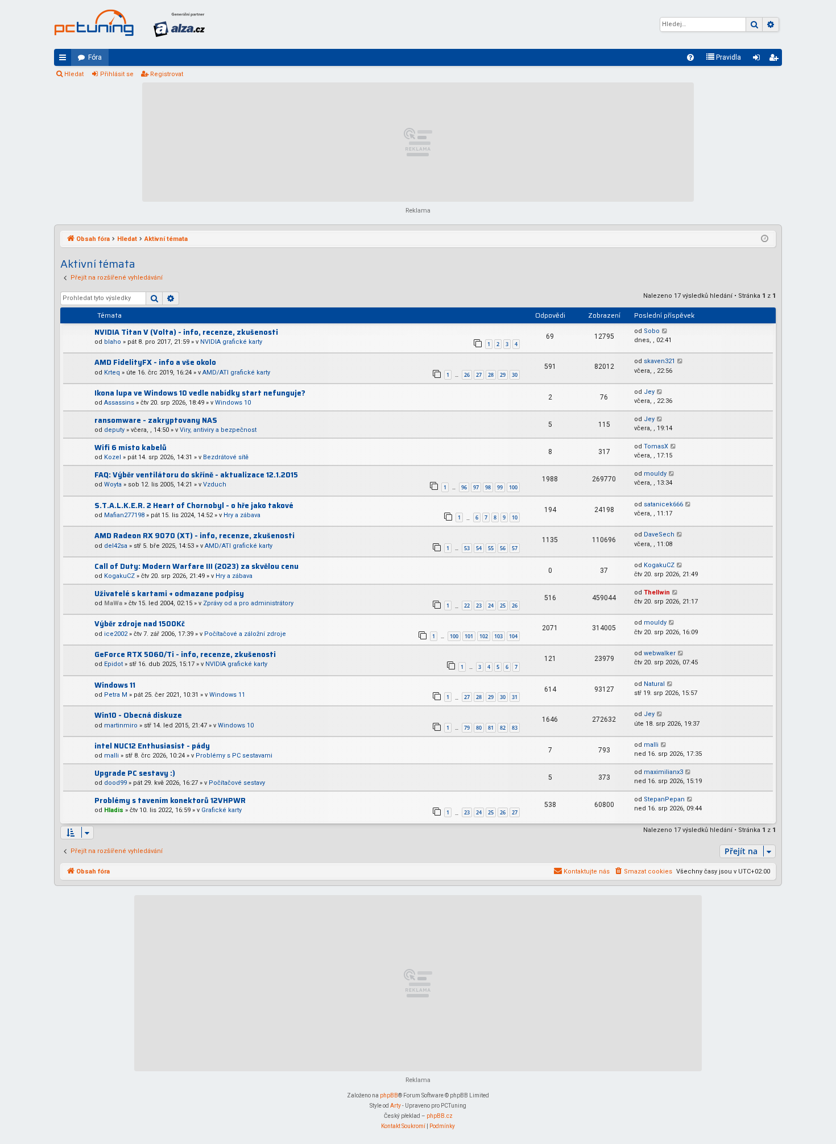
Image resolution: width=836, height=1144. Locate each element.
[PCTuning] (94, 22)
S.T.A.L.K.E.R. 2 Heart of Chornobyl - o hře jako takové (193, 505)
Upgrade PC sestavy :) (134, 773)
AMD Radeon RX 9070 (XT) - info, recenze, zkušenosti (194, 536)
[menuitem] (690, 57)
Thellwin (657, 592)
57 (515, 548)
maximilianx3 (663, 772)
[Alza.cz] (179, 24)
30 (515, 374)
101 (469, 636)
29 (503, 374)
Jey (649, 392)
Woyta (113, 484)
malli (111, 755)
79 (467, 727)
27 (479, 374)
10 (515, 517)
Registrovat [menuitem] (775, 59)
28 (491, 374)
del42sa (115, 546)
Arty (395, 1106)
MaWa (113, 603)
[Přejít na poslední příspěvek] (665, 331)
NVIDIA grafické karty (231, 342)
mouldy (655, 473)
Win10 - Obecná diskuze (138, 715)
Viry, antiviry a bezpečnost (218, 430)
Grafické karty (221, 810)
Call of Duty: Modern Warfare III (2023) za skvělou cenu (196, 566)
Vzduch (214, 484)
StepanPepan (664, 799)
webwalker (660, 653)
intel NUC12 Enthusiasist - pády (152, 746)
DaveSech (659, 534)
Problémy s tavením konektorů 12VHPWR (170, 800)
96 (464, 487)
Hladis (113, 810)
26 (467, 374)
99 (500, 487)
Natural (654, 684)
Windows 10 (233, 402)
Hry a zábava (242, 515)
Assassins (119, 402)
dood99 (115, 783)
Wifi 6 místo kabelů (130, 448)
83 (515, 727)
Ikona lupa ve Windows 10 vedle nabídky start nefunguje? (199, 393)
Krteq (112, 372)
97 (476, 487)
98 (488, 487)
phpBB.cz (440, 1116)
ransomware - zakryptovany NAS (155, 420)
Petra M (115, 694)
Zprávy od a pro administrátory (248, 603)
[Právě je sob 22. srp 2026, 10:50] (764, 239)
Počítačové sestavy (237, 783)
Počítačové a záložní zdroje (245, 634)
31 (515, 697)
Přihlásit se (117, 74)
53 (467, 548)
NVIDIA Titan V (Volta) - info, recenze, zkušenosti (186, 332)
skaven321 (659, 361)
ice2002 (115, 634)
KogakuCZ (119, 576)
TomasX (656, 446)
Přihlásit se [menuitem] (758, 59)
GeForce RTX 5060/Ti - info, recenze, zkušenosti (185, 654)
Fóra (95, 57)
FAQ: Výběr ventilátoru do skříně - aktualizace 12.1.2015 (196, 475)
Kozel (112, 457)
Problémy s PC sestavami (234, 755)
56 (503, 548)
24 (491, 605)
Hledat (74, 74)
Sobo (652, 331)
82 (503, 727)
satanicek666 (663, 504)
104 (513, 636)
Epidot (113, 664)
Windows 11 (114, 685)
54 (479, 548)
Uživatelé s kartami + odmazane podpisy (169, 594)
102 (483, 636)
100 (513, 487)
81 (491, 727)
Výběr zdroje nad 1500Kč (139, 624)
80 (479, 727)
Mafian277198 (124, 515)
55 (491, 548)
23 (479, 605)
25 (503, 605)
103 (498, 636)
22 (467, 605)
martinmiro (121, 725)
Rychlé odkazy (65, 59)
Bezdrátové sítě (226, 457)
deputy (114, 430)
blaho (112, 342)
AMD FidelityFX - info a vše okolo (155, 362)
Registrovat (166, 74)
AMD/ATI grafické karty (236, 372)
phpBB (389, 1095)
